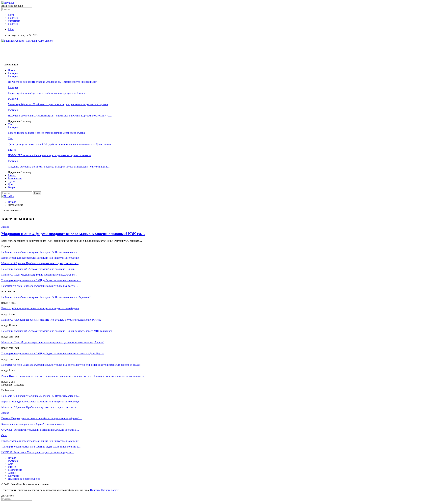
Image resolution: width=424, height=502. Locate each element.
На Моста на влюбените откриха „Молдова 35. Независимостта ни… (40, 252)
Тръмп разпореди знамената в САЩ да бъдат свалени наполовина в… (41, 280)
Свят (10, 124)
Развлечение (15, 178)
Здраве (12, 181)
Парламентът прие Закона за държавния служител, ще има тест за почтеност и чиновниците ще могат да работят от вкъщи (70, 364)
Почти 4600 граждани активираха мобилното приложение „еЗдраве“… (41, 418)
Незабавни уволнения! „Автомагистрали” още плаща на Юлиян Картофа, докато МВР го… (60, 115)
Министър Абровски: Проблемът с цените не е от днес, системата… (40, 263)
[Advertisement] (61, 52)
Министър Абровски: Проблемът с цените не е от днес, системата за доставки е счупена (58, 104)
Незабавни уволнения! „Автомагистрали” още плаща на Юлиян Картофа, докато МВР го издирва (56, 331)
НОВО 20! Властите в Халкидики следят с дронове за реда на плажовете (49, 155)
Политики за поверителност (24, 478)
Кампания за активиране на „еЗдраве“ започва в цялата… (34, 424)
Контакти (13, 475)
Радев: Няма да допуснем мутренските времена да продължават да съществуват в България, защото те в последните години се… (74, 376)
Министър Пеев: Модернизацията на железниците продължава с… (39, 274)
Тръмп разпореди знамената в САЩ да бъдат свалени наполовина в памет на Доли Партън (59, 144)
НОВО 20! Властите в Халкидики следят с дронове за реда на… (37, 452)
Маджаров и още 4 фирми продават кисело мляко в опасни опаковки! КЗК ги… (73, 234)
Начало (12, 70)
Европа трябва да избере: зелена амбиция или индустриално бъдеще (46, 93)
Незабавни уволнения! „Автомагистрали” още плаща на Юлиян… (39, 269)
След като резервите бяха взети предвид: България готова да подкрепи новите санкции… (59, 166)
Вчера (11, 187)
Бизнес (12, 149)
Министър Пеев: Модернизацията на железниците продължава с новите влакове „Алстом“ (52, 342)
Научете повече (110, 490)
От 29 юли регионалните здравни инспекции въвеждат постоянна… (40, 429)
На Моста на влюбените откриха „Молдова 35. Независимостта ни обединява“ (52, 81)
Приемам (95, 490)
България (13, 73)
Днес (11, 184)
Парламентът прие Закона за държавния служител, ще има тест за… (39, 285)
